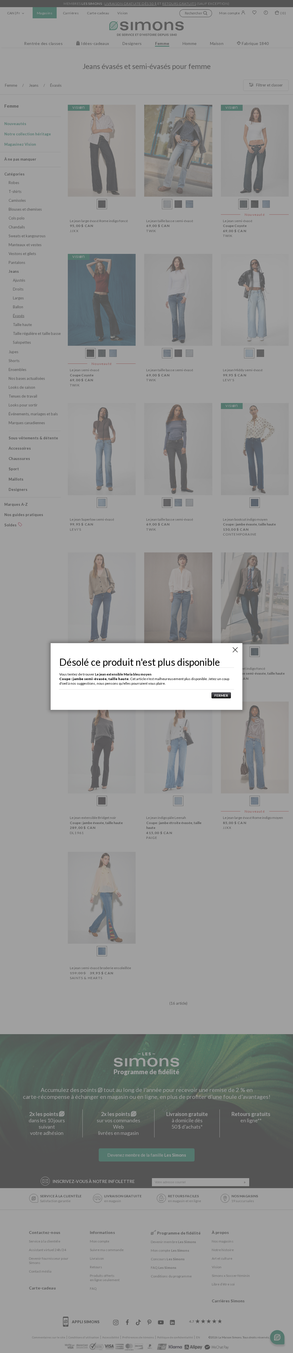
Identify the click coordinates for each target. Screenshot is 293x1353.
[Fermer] (235, 649)
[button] (219, 695)
